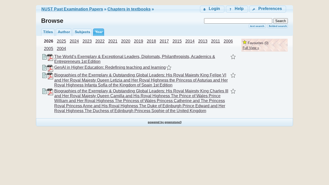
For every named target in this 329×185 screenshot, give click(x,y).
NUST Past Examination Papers (72, 9)
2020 (125, 41)
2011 (215, 41)
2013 (202, 41)
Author (64, 32)
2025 (61, 41)
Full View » (251, 48)
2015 (177, 41)
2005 (48, 48)
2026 (48, 41)
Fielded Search (278, 26)
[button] (267, 9)
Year (99, 32)
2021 (112, 41)
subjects (82, 32)
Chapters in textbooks (129, 9)
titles (48, 32)
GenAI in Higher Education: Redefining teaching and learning (110, 67)
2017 (164, 41)
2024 (74, 41)
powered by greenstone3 (164, 122)
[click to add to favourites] (233, 56)
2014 (190, 41)
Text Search (257, 26)
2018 (151, 41)
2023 (87, 41)
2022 (100, 41)
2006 (228, 41)
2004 (61, 48)
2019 (138, 41)
